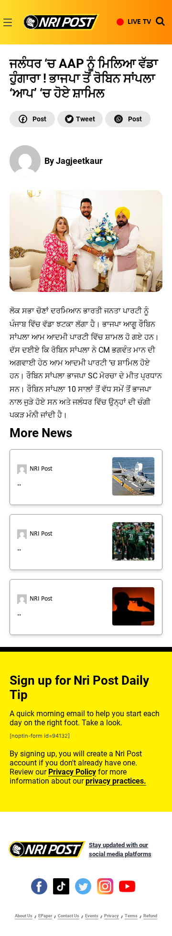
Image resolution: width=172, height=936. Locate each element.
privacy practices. (116, 780)
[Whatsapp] (127, 119)
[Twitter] (80, 119)
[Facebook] (32, 119)
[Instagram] (105, 885)
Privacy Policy (72, 771)
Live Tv (139, 22)
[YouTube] (127, 885)
